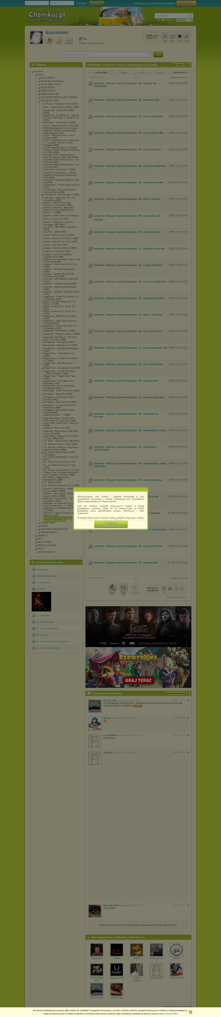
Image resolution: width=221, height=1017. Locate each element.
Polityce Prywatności (168, 1014)
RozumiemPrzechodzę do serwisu (111, 524)
